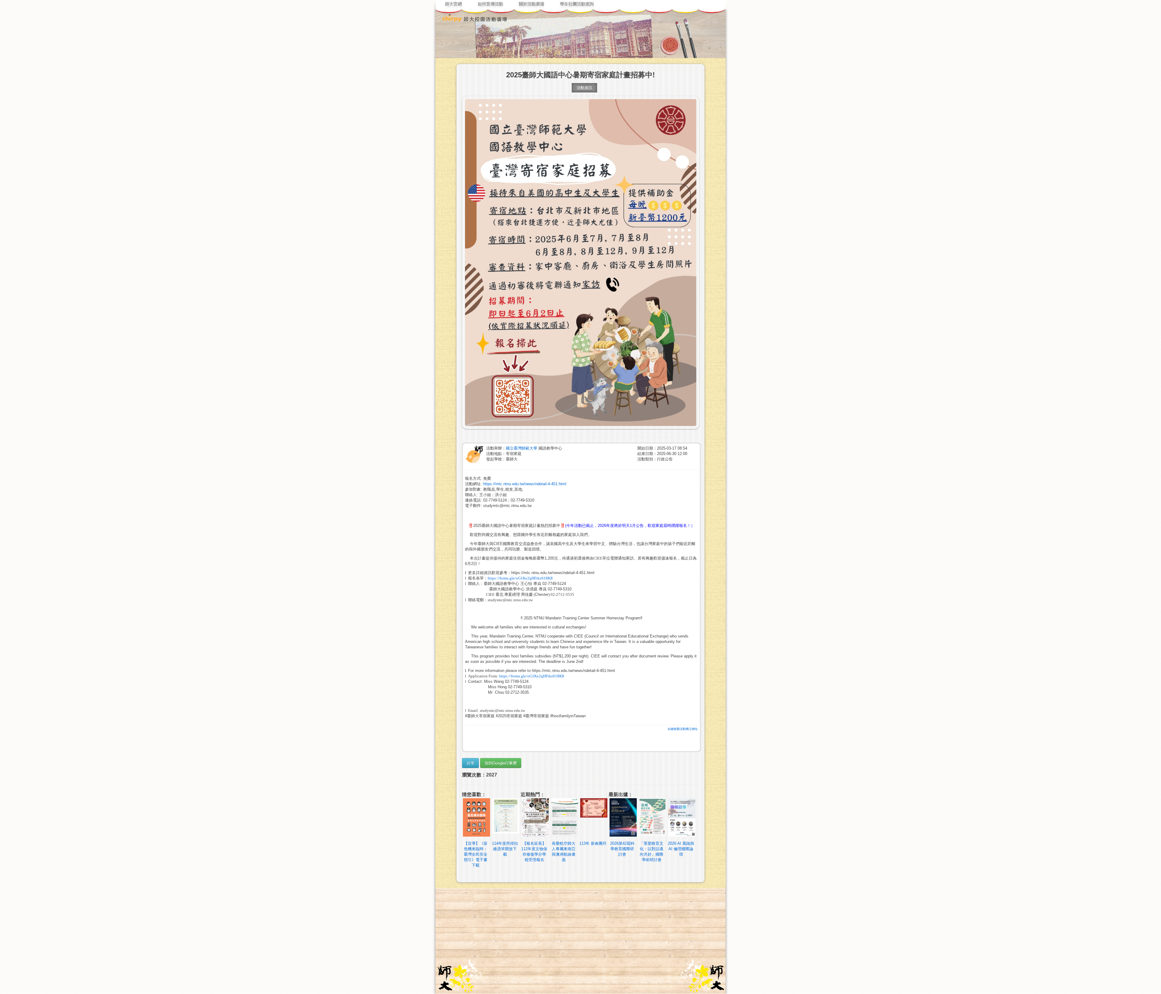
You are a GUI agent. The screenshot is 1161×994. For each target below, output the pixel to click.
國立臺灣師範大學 (522, 448)
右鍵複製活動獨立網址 (683, 729)
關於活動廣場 (531, 4)
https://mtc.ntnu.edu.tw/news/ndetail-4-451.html (524, 484)
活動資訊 (584, 88)
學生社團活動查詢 (577, 4)
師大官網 (453, 4)
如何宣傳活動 (490, 4)
